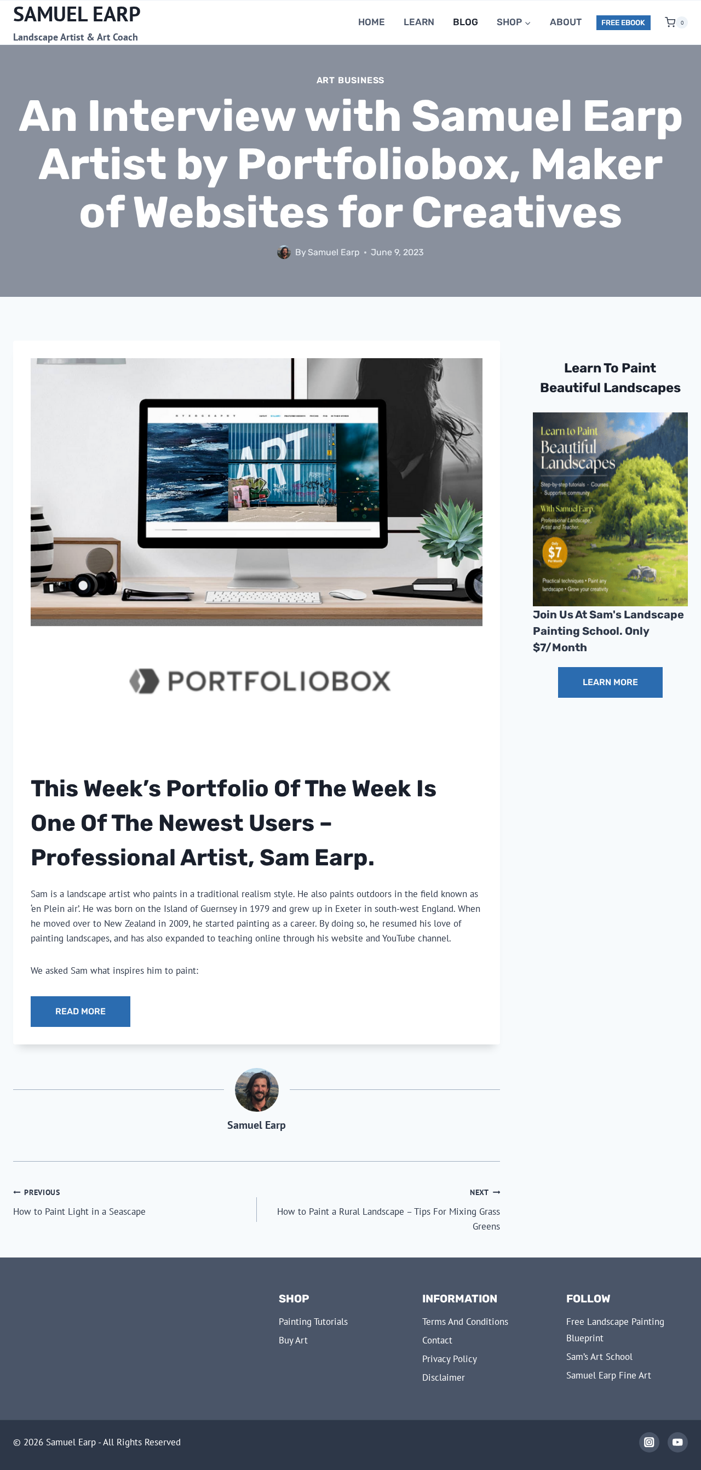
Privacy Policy (449, 1359)
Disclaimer (443, 1377)
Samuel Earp (334, 252)
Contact (437, 1340)
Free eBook (623, 22)
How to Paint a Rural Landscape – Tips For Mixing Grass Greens (388, 1209)
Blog (465, 21)
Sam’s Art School (599, 1357)
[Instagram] (649, 1442)
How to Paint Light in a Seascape (79, 1202)
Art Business (351, 80)
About (566, 21)
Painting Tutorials (313, 1322)
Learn (419, 21)
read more (80, 1011)
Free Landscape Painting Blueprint (615, 1330)
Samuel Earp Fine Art (608, 1375)
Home (371, 21)
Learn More (610, 682)
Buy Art (293, 1340)
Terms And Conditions (465, 1322)
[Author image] (284, 252)
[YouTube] (678, 1442)
